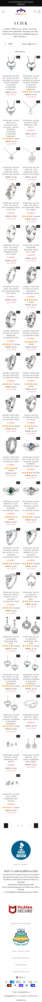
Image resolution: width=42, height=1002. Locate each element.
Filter (10, 43)
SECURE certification (21, 924)
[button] (27, 92)
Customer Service (21, 958)
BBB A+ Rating (21, 864)
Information (21, 965)
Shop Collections (21, 951)
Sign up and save (21, 972)
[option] (21, 3)
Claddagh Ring (21, 1000)
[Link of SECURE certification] (21, 909)
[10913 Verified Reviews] (21, 946)
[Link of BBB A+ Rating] (21, 850)
